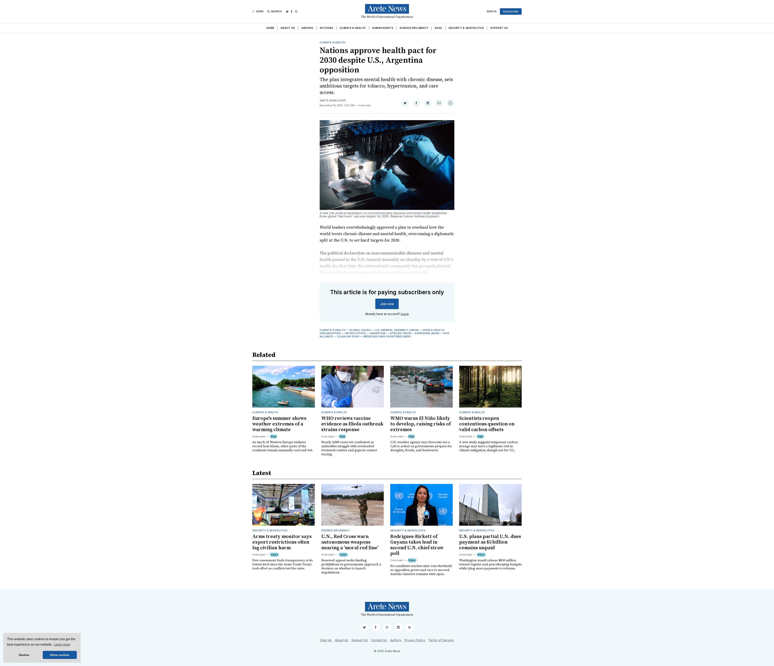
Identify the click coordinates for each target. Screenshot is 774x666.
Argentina (378, 333)
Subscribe (510, 11)
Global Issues (360, 329)
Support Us (499, 27)
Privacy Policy (415, 640)
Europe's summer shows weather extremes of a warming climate (279, 424)
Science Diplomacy (413, 27)
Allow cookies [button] (59, 655)
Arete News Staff (333, 100)
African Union (400, 333)
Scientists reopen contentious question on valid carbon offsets (487, 424)
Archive (307, 27)
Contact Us (379, 640)
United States (355, 333)
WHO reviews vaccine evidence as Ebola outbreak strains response (352, 424)
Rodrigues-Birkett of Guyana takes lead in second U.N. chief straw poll (417, 545)
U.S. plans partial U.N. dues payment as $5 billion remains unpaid (490, 542)
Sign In (492, 11)
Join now (387, 304)
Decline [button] (24, 655)
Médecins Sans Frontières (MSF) (387, 336)
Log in (405, 314)
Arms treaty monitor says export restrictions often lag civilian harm (282, 542)
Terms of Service (441, 640)
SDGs (438, 27)
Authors (326, 27)
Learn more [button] (62, 644)
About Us (288, 27)
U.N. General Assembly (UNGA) (397, 329)
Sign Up (326, 640)
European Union (427, 333)
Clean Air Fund (348, 336)
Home (270, 27)
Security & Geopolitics (466, 27)
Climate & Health (353, 27)
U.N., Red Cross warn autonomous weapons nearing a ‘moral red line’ (349, 542)
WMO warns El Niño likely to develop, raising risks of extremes (420, 424)
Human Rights (382, 27)
